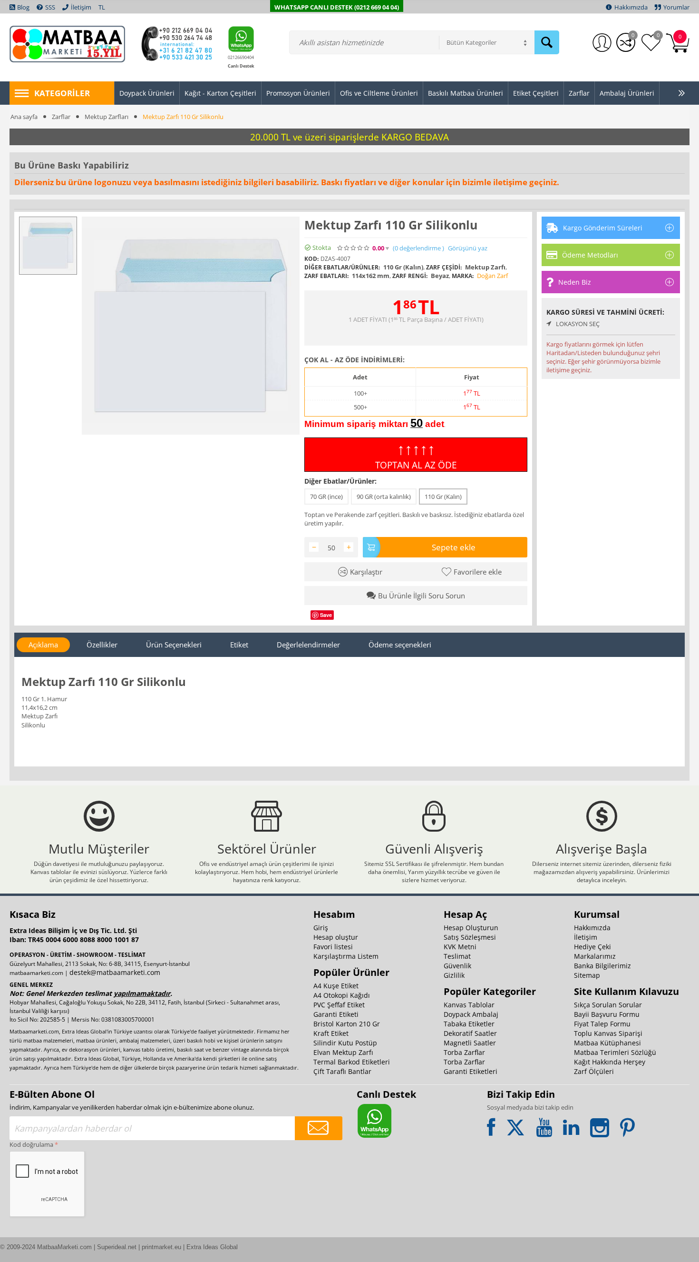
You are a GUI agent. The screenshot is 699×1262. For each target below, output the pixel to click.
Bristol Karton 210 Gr (346, 1023)
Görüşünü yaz (467, 248)
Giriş (320, 927)
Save (326, 614)
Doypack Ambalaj (471, 1014)
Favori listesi (333, 946)
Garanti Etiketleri (470, 1071)
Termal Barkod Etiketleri (351, 1061)
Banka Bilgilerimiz (602, 965)
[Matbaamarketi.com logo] (67, 43)
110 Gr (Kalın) (443, 496)
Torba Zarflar (464, 1052)
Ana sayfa (24, 116)
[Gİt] (318, 1128)
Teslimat (457, 956)
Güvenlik (457, 965)
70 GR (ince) (326, 496)
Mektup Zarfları (106, 116)
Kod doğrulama (31, 1144)
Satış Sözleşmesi (470, 937)
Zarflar (61, 116)
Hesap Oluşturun (471, 927)
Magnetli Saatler (470, 1042)
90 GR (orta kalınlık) (384, 496)
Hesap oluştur (335, 937)
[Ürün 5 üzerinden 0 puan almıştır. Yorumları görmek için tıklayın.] (353, 248)
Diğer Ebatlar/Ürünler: (340, 481)
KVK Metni (460, 946)
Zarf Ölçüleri (594, 1071)
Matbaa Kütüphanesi (607, 1042)
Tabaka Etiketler (469, 1023)
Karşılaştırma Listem (346, 956)
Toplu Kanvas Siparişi (608, 1033)
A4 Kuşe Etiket (336, 985)
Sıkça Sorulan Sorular (608, 1004)
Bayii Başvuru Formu (607, 1014)
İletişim (585, 937)
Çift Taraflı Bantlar (342, 1071)
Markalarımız (595, 956)
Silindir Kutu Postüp (345, 1042)
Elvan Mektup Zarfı (343, 1052)
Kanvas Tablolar (469, 1004)
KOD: (311, 259)
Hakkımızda (592, 927)
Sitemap (587, 975)
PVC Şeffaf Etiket (339, 1004)
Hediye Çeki (592, 946)
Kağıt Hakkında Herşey (609, 1061)
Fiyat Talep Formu (602, 1023)
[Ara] (546, 42)
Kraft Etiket (331, 1033)
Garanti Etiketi (336, 1014)
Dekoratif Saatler (470, 1033)
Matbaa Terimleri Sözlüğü (615, 1052)
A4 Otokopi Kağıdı (341, 995)
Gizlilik (454, 975)
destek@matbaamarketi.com (114, 972)
